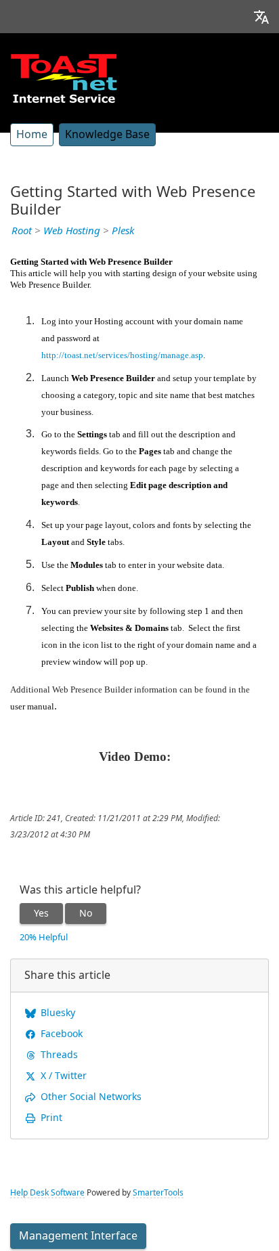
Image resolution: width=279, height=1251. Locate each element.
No (85, 913)
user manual (32, 706)
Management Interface (78, 1235)
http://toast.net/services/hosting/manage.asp (122, 355)
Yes (41, 913)
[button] (261, 16)
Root (22, 231)
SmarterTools (158, 1193)
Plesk (123, 231)
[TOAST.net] (63, 78)
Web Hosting (71, 231)
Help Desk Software (47, 1193)
